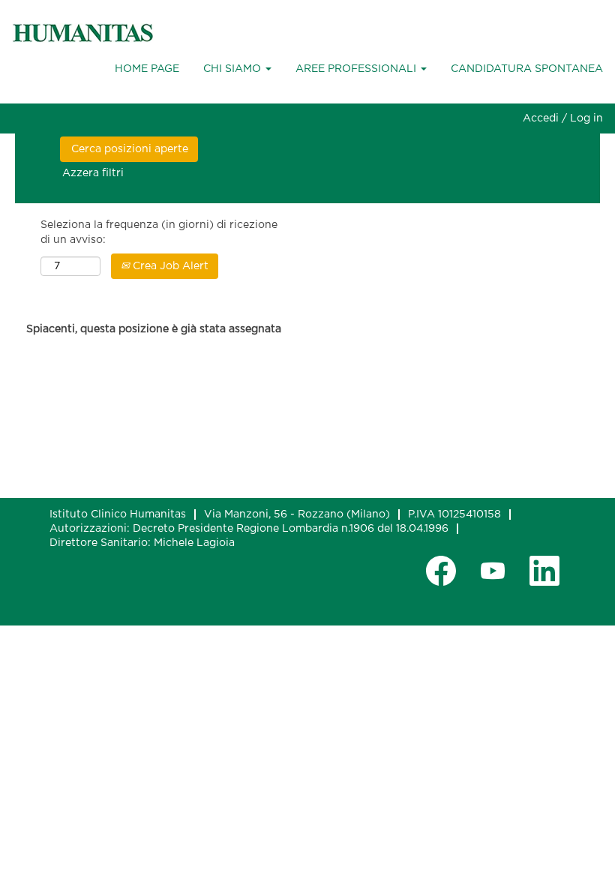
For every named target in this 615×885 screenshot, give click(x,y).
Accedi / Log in (563, 118)
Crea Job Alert (169, 266)
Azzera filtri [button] (93, 173)
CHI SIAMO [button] (233, 69)
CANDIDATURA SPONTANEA (527, 69)
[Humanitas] (82, 33)
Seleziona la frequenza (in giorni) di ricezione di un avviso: (159, 232)
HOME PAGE (147, 69)
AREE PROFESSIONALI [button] (357, 69)
